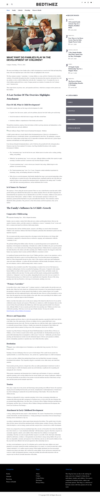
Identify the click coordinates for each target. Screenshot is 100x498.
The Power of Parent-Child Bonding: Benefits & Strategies (75, 83)
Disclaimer (39, 480)
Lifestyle (20, 10)
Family (14, 10)
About (37, 474)
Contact (38, 476)
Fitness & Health (36, 10)
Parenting (27, 10)
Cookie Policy (40, 478)
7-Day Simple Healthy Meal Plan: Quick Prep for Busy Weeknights (75, 54)
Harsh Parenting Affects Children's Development (19, 311)
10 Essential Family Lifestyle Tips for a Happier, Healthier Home (74, 24)
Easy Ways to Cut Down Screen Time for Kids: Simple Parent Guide (75, 40)
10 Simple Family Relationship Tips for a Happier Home (75, 68)
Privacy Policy (40, 482)
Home (8, 10)
